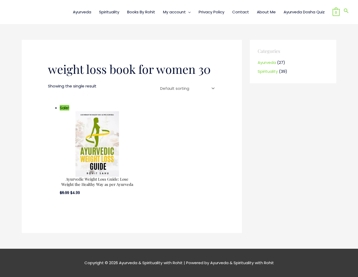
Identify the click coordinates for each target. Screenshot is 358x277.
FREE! (202, 8)
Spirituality (268, 71)
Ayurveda (267, 62)
